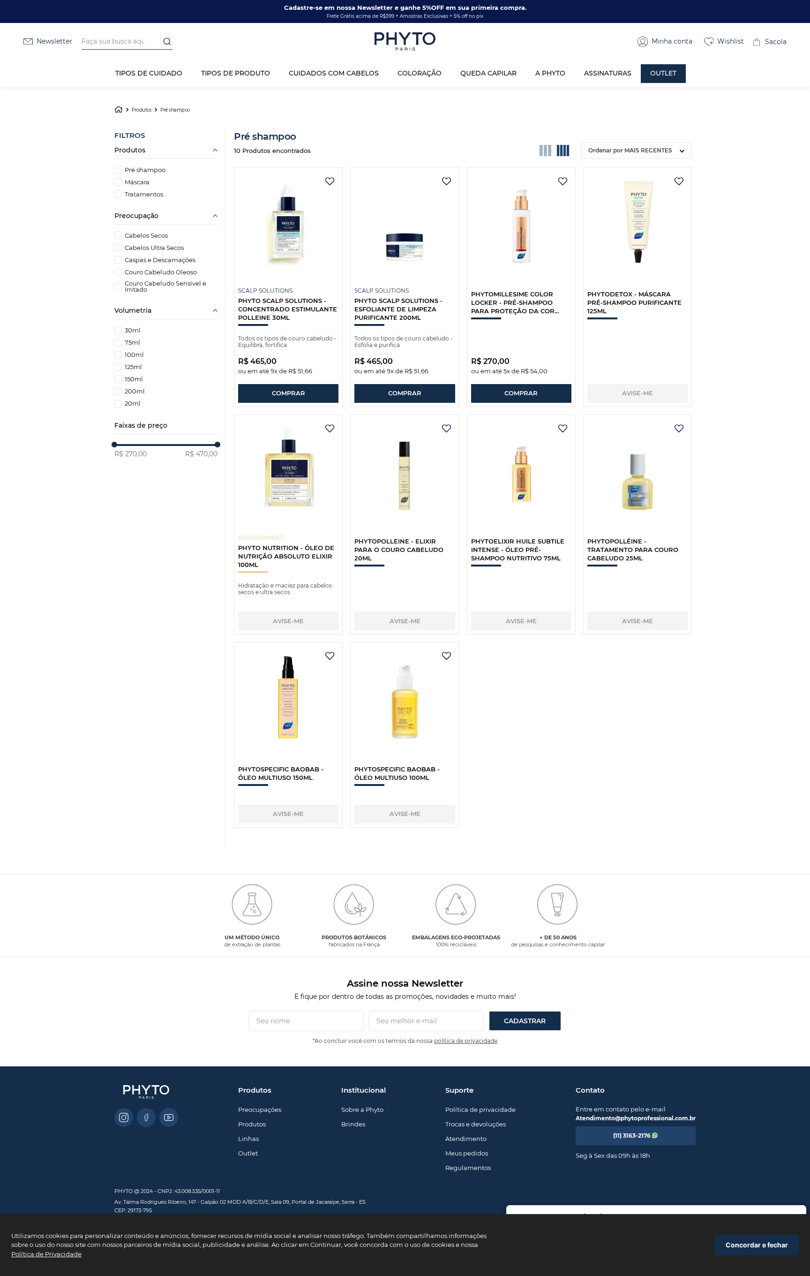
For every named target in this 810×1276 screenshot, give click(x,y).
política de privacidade (465, 1040)
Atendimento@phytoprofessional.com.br (636, 1118)
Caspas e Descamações (160, 260)
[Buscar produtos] (164, 41)
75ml (132, 343)
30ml (133, 330)
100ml (134, 355)
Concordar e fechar (757, 1245)
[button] (665, 41)
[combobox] (127, 42)
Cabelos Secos (146, 236)
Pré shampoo (175, 110)
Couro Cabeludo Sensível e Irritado (165, 286)
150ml (134, 379)
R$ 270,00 (130, 454)
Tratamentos (144, 194)
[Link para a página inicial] (118, 110)
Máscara (137, 182)
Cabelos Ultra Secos (154, 248)
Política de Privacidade (46, 1254)
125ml (133, 367)
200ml (135, 391)
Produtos (141, 110)
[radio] (546, 150)
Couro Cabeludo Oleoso (161, 272)
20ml (133, 403)
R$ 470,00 (201, 454)
